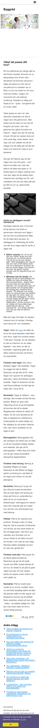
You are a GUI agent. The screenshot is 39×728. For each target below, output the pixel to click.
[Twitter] (8, 616)
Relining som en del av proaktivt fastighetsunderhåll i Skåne (20, 672)
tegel (20, 330)
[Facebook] (6, 616)
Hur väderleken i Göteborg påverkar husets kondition (18, 666)
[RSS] (12, 616)
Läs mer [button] (23, 719)
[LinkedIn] (10, 616)
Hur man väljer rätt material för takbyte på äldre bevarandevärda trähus (20, 643)
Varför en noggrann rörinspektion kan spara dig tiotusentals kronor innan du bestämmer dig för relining (18, 651)
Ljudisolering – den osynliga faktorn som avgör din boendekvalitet (18, 686)
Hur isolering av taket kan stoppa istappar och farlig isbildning (17, 678)
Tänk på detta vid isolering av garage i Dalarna (19, 629)
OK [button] (11, 724)
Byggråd (9, 9)
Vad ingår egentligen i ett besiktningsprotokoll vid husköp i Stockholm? (20, 660)
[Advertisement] (19, 42)
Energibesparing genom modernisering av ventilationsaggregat (17, 636)
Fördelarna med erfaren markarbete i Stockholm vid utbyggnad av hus (18, 693)
